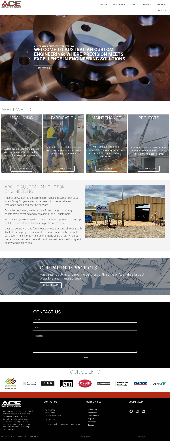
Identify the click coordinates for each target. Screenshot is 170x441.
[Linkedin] (143, 411)
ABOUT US (134, 4)
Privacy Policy (84, 436)
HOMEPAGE (103, 4)
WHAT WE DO (118, 4)
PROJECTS (147, 4)
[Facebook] (131, 411)
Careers (91, 425)
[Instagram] (137, 411)
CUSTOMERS (161, 4)
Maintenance (93, 415)
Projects (91, 418)
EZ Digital (141, 436)
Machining (92, 409)
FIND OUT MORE (50, 285)
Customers (92, 422)
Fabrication (92, 412)
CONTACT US (161, 10)
